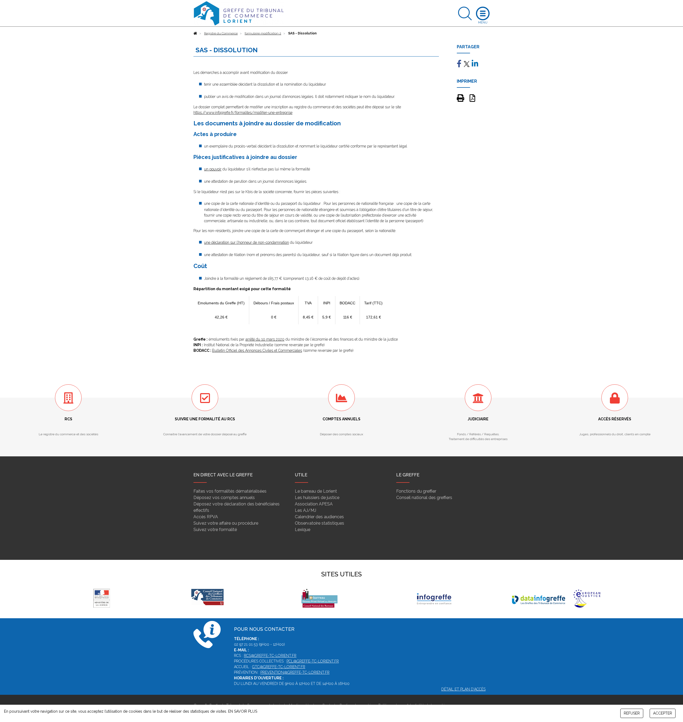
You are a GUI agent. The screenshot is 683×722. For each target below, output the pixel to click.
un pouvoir (212, 169)
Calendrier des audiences (319, 516)
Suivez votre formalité (215, 529)
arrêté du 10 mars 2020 (264, 339)
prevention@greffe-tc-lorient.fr (294, 672)
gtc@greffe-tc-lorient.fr (278, 667)
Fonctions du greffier (416, 491)
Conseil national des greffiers (424, 497)
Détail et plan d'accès (463, 689)
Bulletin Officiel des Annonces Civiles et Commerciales (257, 350)
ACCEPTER (662, 713)
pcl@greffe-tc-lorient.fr (313, 661)
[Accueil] (195, 33)
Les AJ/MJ (305, 510)
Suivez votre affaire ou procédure (225, 523)
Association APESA (314, 503)
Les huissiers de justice (317, 497)
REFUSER (632, 713)
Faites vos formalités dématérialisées (230, 491)
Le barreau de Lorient (316, 491)
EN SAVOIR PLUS (242, 711)
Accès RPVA (205, 516)
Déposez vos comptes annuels (224, 497)
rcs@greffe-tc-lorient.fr (270, 655)
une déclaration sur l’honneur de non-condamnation (246, 242)
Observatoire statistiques (319, 523)
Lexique (302, 529)
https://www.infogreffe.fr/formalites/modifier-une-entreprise (242, 112)
